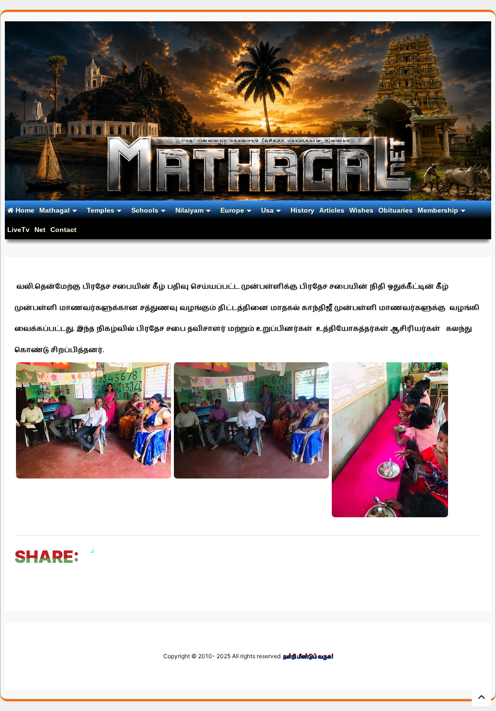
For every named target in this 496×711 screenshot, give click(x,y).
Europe (232, 210)
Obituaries (395, 210)
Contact (63, 229)
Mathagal (54, 210)
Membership (438, 210)
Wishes (361, 210)
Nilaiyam (189, 210)
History (302, 210)
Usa (267, 210)
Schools (144, 210)
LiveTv (18, 229)
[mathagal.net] (248, 196)
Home (24, 210)
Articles (331, 210)
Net (40, 229)
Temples (100, 210)
